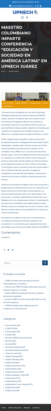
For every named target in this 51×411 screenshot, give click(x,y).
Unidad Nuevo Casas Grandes (16, 384)
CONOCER (9, 328)
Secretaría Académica (13, 347)
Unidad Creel (10, 362)
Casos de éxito (11, 325)
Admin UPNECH (21, 103)
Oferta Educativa (14, 408)
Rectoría (8, 344)
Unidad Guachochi (12, 372)
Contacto (36, 408)
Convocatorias (10, 331)
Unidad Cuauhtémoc (13, 366)
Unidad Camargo (11, 356)
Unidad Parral (10, 387)
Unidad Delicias (11, 369)
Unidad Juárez (14, 71)
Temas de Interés (12, 353)
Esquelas (8, 335)
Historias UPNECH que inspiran (17, 338)
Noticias (8, 341)
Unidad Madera (11, 381)
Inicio (3, 71)
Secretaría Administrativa (15, 350)
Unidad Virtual (10, 390)
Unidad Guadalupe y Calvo (15, 375)
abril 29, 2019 (8, 103)
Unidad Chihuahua (12, 359)
